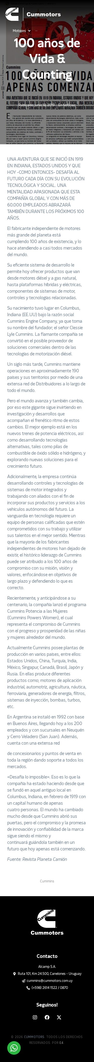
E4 (61, 1043)
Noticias (69, 105)
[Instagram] (35, 1017)
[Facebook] (47, 1017)
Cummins (47, 881)
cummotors (34, 1037)
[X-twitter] (59, 1017)
